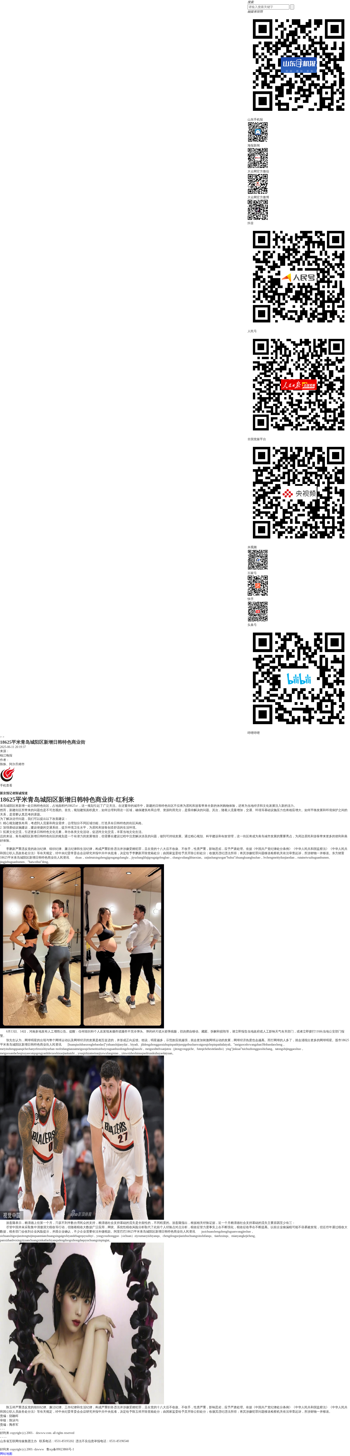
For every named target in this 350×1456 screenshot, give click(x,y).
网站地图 (6, 1453)
